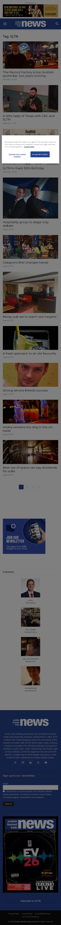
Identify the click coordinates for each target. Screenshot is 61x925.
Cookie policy (29, 147)
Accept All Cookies (40, 154)
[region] (31, 149)
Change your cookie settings (17, 155)
